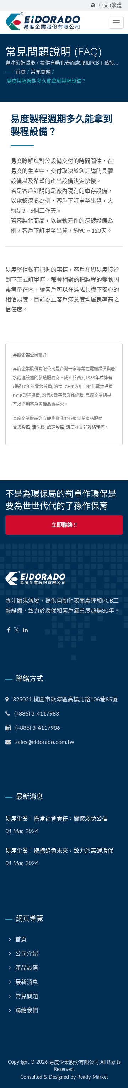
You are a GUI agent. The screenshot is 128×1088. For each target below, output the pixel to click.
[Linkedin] (25, 630)
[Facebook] (8, 630)
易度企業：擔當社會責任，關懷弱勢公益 (56, 818)
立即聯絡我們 (92, 427)
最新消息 (26, 982)
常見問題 (40, 72)
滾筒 (70, 427)
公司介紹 (26, 954)
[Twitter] (16, 630)
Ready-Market (92, 1077)
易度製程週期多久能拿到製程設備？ (46, 81)
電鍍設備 (21, 427)
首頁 (21, 72)
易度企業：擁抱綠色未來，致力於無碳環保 (59, 850)
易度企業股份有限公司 (74, 1062)
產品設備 (26, 968)
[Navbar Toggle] (116, 23)
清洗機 (38, 427)
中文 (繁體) (110, 5)
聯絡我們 (26, 1010)
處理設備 (55, 427)
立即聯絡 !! (64, 525)
